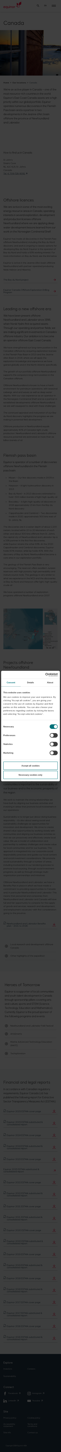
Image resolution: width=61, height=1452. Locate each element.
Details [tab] (30, 682)
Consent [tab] (11, 682)
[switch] (54, 735)
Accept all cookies (30, 765)
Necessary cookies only (30, 775)
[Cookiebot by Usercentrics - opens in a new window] (45, 674)
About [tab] (50, 682)
